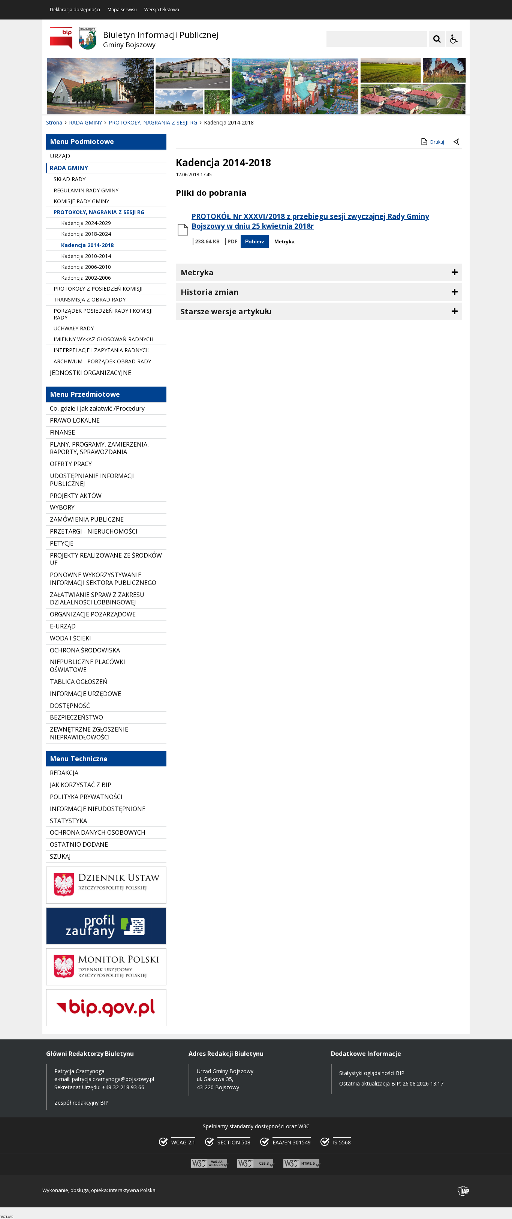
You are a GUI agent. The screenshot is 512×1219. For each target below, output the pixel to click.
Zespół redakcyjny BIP (81, 1102)
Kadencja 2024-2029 (86, 222)
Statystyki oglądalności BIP (371, 1073)
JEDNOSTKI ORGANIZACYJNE (90, 373)
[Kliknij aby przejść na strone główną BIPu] (61, 38)
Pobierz (254, 241)
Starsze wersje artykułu (226, 311)
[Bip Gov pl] (106, 1024)
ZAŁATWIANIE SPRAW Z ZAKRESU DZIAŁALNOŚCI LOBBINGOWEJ (97, 599)
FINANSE (62, 432)
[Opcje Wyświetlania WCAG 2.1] (454, 39)
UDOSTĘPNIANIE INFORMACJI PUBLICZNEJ (92, 480)
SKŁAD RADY (69, 179)
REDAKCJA (64, 773)
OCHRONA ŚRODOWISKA (85, 650)
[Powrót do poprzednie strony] (457, 142)
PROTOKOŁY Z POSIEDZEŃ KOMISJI (98, 288)
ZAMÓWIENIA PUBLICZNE (87, 519)
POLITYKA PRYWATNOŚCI (86, 797)
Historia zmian (210, 292)
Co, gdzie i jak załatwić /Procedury (97, 408)
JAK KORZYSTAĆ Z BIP (80, 785)
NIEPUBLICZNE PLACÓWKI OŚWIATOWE (87, 666)
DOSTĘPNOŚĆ (70, 706)
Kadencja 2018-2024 (86, 233)
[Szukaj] (437, 39)
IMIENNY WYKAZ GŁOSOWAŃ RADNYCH (103, 339)
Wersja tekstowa (161, 9)
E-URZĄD (63, 626)
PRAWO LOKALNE (75, 420)
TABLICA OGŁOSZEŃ (78, 682)
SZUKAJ (60, 856)
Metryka (284, 241)
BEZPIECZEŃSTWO (76, 717)
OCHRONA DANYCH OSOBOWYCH (97, 832)
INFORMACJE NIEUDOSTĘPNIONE (97, 809)
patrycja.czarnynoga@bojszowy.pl (113, 1079)
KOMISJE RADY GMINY (81, 201)
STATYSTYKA (68, 821)
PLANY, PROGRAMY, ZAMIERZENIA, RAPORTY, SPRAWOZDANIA (99, 448)
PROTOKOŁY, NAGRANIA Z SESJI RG (99, 212)
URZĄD (60, 156)
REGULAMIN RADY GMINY (86, 190)
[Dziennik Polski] (106, 902)
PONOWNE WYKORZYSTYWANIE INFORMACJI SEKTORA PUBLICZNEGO (103, 579)
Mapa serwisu (122, 9)
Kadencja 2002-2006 (86, 277)
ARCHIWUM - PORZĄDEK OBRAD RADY (102, 361)
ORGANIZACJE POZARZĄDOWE (93, 614)
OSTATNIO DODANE (79, 844)
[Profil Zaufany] (106, 942)
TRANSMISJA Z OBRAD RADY (90, 299)
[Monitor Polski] (106, 983)
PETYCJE (61, 543)
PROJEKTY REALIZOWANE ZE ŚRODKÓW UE (106, 559)
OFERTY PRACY (71, 464)
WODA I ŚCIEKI (70, 638)
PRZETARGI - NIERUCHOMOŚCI (94, 531)
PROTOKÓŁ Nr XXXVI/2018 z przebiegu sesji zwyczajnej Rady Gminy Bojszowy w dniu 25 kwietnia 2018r (310, 221)
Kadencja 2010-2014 (86, 255)
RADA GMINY (69, 168)
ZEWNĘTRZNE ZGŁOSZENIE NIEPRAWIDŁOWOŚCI (89, 733)
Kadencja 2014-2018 (87, 245)
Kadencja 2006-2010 (86, 266)
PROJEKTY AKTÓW (76, 496)
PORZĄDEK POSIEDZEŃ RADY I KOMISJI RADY (103, 314)
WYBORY (62, 507)
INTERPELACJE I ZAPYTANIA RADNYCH (102, 350)
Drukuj (437, 142)
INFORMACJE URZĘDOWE (85, 694)
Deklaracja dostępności (75, 9)
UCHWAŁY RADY (74, 328)
